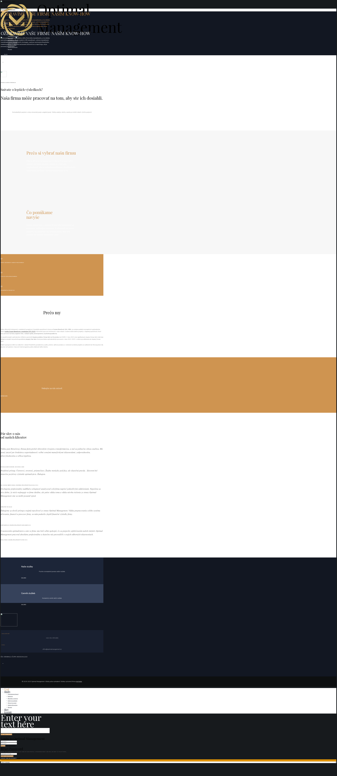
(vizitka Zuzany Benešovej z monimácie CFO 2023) (20, 331)
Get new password (7, 756)
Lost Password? (11, 745)
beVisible (79, 681)
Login (3, 745)
